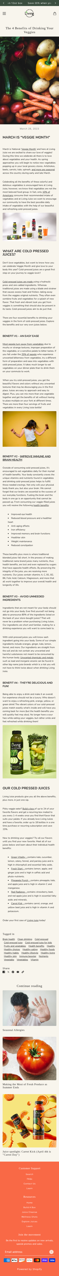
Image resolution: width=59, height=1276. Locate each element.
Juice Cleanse (29, 1212)
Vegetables (22, 959)
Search (29, 1174)
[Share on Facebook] (3, 972)
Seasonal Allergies (14, 1030)
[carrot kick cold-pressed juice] (29, 1120)
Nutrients (43, 956)
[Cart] (54, 13)
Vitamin (35, 959)
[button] (22, 972)
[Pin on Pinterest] (12, 972)
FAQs (29, 1179)
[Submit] (51, 1252)
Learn (30, 1188)
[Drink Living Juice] (29, 13)
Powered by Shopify (29, 1269)
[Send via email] (17, 972)
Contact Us (30, 1183)
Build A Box (29, 1207)
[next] (55, 3)
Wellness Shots (29, 1217)
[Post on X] (8, 972)
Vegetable (9, 959)
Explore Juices (29, 1221)
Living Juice (33, 920)
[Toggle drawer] (4, 13)
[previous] (3, 3)
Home (30, 1202)
